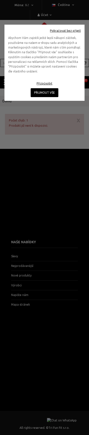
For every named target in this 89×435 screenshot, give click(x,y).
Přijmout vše (44, 92)
